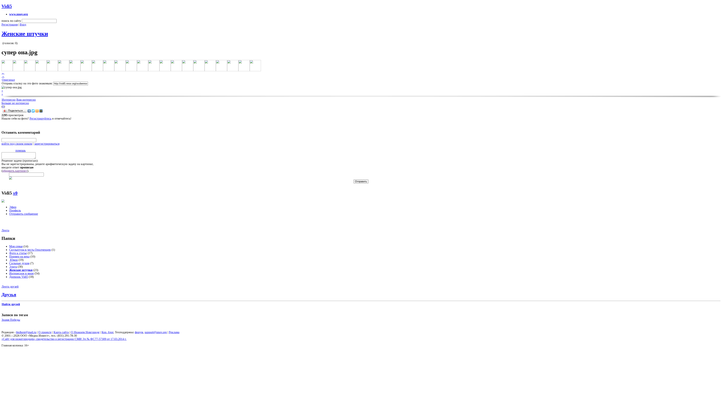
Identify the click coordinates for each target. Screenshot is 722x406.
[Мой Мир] (41, 110)
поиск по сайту (11, 20)
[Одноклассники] (37, 110)
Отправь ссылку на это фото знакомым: (27, 83)
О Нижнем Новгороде (85, 332)
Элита (13, 266)
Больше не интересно (15, 103)
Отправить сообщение (23, 213)
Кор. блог (107, 332)
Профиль (15, 210)
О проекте (45, 332)
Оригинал (8, 79)
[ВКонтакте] (29, 110)
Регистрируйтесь (40, 118)
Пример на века (19, 256)
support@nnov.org (156, 332)
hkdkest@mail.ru (26, 332)
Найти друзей (11, 304)
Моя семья (16, 246)
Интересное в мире (21, 273)
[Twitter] (33, 110)
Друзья (9, 294)
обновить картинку (14, 170)
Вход (23, 24)
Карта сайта (61, 332)
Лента (5, 230)
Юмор (13, 259)
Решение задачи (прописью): (20, 160)
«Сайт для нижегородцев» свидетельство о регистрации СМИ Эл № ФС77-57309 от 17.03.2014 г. (64, 339)
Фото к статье (18, 253)
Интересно (9, 99)
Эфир (12, 207)
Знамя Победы (11, 319)
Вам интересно (26, 99)
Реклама (174, 332)
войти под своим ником (17, 143)
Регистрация (10, 24)
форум (139, 332)
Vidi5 (7, 6)
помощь (20, 150)
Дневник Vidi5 (18, 276)
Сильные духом (19, 263)
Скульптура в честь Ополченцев (30, 249)
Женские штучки (25, 33)
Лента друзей (10, 286)
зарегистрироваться (46, 143)
